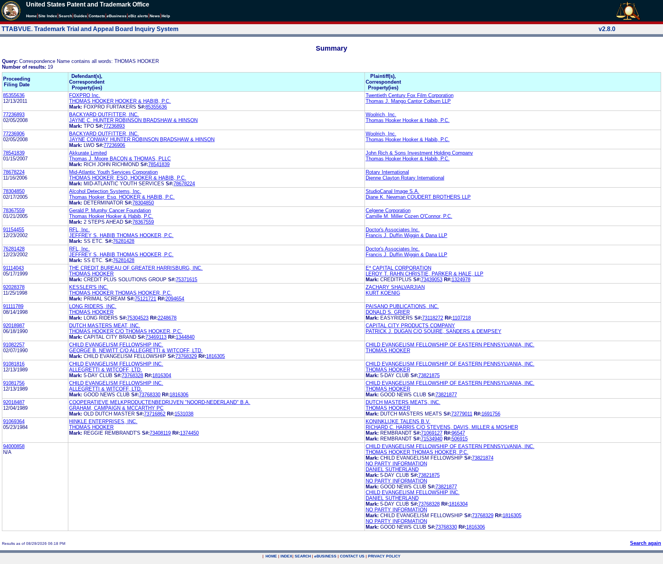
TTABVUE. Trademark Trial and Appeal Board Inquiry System (90, 29)
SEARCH (303, 556)
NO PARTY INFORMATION (396, 464)
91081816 (14, 364)
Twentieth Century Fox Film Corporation (410, 95)
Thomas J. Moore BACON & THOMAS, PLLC (120, 159)
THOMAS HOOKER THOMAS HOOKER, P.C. (120, 293)
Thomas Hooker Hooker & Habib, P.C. (408, 120)
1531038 (184, 414)
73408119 (160, 433)
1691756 (491, 414)
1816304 (161, 375)
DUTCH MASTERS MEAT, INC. (104, 325)
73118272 (432, 318)
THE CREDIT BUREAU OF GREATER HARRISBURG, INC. (136, 268)
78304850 (14, 191)
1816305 (215, 356)
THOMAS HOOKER (91, 274)
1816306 (179, 394)
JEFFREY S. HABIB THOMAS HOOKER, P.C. (121, 235)
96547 (458, 433)
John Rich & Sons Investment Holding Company (419, 153)
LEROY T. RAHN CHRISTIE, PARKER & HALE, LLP (424, 274)
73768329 (186, 356)
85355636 (14, 95)
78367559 (14, 210)
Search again (645, 543)
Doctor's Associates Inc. (393, 230)
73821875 (429, 375)
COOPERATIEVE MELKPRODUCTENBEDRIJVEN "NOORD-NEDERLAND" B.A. (159, 402)
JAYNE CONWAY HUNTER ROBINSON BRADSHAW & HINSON (141, 139)
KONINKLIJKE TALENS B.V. (398, 421)
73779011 (461, 414)
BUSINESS (325, 556)
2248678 (167, 318)
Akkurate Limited (88, 153)
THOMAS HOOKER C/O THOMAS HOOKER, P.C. (125, 331)
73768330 (149, 394)
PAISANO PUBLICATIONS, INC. (402, 306)
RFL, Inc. (79, 230)
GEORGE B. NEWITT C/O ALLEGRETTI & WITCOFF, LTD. (136, 350)
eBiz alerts (138, 16)
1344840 (185, 337)
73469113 (156, 337)
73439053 (431, 279)
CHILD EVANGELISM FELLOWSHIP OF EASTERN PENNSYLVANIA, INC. (450, 345)
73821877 (446, 394)
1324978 (461, 279)
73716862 (154, 414)
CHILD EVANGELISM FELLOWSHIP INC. (116, 345)
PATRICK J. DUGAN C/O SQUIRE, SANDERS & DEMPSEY (433, 331)
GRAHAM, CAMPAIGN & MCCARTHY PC (116, 408)
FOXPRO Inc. (84, 95)
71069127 (431, 433)
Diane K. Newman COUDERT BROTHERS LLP (418, 197)
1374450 (189, 433)
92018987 (14, 325)
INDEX (286, 556)
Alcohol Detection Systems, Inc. (105, 191)
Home (31, 16)
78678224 (14, 172)
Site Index (47, 16)
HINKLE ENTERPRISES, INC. (103, 421)
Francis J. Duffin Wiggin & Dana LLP (406, 235)
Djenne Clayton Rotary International (405, 178)
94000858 (14, 446)
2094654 (174, 299)
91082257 (14, 345)
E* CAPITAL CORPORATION (398, 268)
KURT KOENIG (383, 293)
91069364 (14, 421)
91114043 (13, 268)
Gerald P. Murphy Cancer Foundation (110, 210)
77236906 (14, 134)
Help (166, 16)
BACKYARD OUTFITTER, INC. (104, 114)
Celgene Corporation (388, 210)
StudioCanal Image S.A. (392, 191)
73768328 (132, 375)
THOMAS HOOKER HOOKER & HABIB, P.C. (120, 101)
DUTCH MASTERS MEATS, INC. (403, 402)
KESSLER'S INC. (88, 287)
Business (117, 16)
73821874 (482, 458)
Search (65, 16)
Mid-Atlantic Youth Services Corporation (113, 172)
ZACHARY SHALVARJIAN (395, 287)
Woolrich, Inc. (381, 114)
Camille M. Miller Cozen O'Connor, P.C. (409, 216)
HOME (271, 556)
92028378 (14, 287)
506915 (460, 439)
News (155, 16)
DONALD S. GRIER (388, 312)
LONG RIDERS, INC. (92, 306)
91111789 (13, 306)
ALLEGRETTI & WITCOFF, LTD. (105, 370)
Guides (80, 16)
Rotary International (387, 172)
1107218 (461, 318)
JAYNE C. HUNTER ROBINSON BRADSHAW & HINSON (133, 120)
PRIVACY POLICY (384, 556)
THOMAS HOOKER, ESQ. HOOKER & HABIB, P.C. (127, 178)
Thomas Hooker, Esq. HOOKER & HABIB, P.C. (122, 197)
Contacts (97, 16)
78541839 (14, 153)
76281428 (123, 241)
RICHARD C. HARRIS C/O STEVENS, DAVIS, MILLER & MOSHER (442, 427)
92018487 (14, 402)
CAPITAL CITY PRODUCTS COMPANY (410, 325)
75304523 (137, 318)
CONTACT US (352, 556)
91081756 (14, 383)
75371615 (186, 279)
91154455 (13, 230)
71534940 (431, 439)
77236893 (14, 114)
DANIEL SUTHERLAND (392, 469)
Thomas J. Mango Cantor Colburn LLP (408, 101)
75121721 (145, 299)
